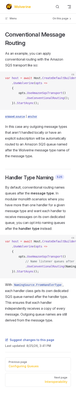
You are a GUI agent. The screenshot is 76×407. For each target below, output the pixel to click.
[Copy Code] (69, 78)
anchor (32, 116)
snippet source (15, 116)
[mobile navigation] (69, 6)
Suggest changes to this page (32, 340)
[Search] (57, 7)
